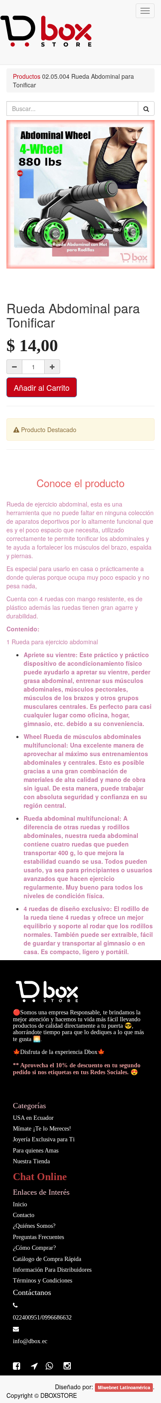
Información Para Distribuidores (52, 1270)
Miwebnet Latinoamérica (124, 1387)
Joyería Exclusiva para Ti (44, 1139)
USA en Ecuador (33, 1118)
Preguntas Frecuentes (38, 1237)
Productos (26, 76)
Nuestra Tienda (31, 1161)
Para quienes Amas (35, 1150)
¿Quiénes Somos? (34, 1226)
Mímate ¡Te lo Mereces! (42, 1128)
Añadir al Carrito (42, 387)
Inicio (20, 1204)
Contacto (23, 1215)
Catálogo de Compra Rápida (47, 1259)
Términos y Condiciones (42, 1280)
